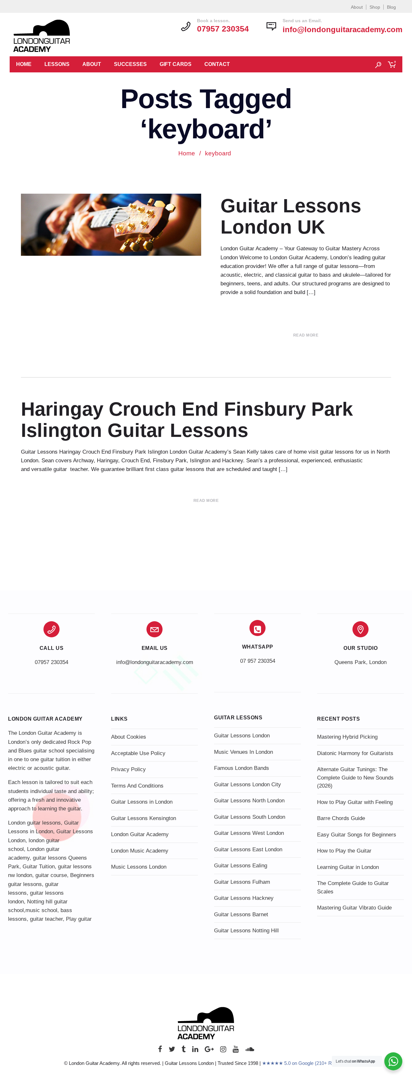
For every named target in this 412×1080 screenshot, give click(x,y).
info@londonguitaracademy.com (342, 29)
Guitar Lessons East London (248, 849)
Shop (375, 7)
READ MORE (306, 335)
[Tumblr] (183, 1051)
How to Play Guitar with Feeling (355, 802)
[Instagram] (223, 1051)
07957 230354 (51, 662)
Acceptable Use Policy (138, 753)
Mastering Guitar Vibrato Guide (354, 908)
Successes (130, 64)
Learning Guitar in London (348, 867)
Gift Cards (176, 64)
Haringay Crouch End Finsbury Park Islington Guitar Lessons (187, 419)
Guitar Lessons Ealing (240, 866)
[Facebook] (160, 1051)
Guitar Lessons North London (249, 801)
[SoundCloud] (250, 1051)
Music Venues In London (243, 752)
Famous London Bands (241, 768)
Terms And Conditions (137, 786)
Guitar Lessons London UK (290, 216)
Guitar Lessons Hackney (244, 898)
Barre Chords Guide (341, 818)
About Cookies (128, 737)
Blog (391, 7)
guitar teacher (46, 919)
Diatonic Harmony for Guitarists (355, 753)
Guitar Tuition (39, 866)
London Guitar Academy (140, 834)
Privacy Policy (128, 769)
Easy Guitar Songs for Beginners (356, 835)
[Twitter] (171, 1051)
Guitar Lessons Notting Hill (246, 931)
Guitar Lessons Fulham (242, 882)
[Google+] (209, 1051)
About (357, 7)
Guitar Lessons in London (142, 802)
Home (24, 64)
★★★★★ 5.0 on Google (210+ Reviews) (305, 1063)
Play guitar (79, 919)
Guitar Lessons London (242, 736)
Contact (217, 64)
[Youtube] (235, 1051)
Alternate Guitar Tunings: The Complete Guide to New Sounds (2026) (355, 777)
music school (41, 910)
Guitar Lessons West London (249, 833)
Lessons (57, 64)
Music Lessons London (138, 867)
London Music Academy (139, 851)
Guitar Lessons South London (249, 817)
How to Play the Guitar (344, 851)
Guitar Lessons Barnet (241, 914)
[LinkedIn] (195, 1051)
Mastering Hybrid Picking (347, 737)
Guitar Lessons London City (247, 784)
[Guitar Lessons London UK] (111, 225)
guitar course (51, 875)
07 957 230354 (257, 661)
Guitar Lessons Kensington (143, 818)
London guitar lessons (34, 823)
